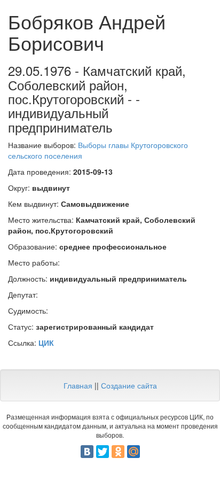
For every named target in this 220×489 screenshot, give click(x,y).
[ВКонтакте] (87, 451)
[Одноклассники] (118, 451)
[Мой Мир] (133, 451)
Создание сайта (129, 385)
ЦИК (46, 342)
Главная (78, 385)
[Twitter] (102, 451)
